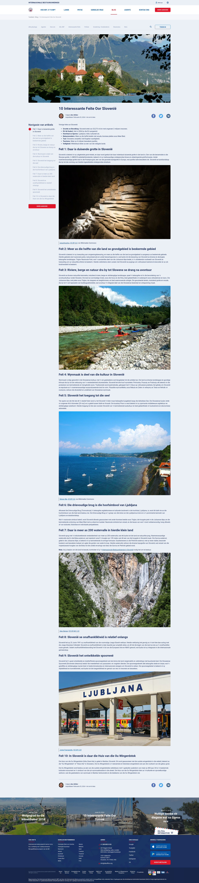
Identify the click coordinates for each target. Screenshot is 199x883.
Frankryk (81, 851)
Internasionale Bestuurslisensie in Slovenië (117, 550)
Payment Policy (91, 872)
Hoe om (52, 27)
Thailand (81, 854)
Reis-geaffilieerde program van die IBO (39, 849)
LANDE (66, 10)
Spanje (81, 844)
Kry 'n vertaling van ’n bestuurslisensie (39, 846)
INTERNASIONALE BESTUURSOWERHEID (44, 3)
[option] (33, 816)
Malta (59, 861)
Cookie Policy (84, 872)
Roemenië (60, 849)
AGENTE (127, 10)
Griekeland (61, 856)
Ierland (60, 851)
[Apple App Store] (160, 846)
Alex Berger (64, 631)
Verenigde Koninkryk (63, 846)
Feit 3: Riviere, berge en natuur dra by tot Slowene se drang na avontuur (44, 147)
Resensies (116, 27)
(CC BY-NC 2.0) (74, 631)
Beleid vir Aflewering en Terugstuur (121, 872)
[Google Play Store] (160, 854)
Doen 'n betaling (160, 862)
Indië (80, 858)
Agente (43, 27)
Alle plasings (33, 27)
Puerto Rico (61, 858)
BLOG (114, 10)
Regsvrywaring (33, 879)
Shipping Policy (132, 872)
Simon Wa (63, 499)
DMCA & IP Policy (99, 872)
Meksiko (81, 846)
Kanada (81, 856)
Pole (80, 861)
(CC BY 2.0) (77, 750)
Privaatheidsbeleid (141, 872)
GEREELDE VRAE (97, 10)
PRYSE (80, 10)
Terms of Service (66, 872)
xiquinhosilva (64, 243)
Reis (125, 27)
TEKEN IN (163, 27)
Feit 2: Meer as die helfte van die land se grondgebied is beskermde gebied (43, 138)
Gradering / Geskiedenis (101, 27)
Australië (60, 854)
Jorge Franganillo (66, 750)
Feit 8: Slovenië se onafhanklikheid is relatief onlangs (42, 182)
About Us (60, 872)
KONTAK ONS (144, 10)
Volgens (71, 115)
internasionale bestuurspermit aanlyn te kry (41, 844)
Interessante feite (74, 27)
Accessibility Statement (108, 872)
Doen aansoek (162, 10)
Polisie (86, 27)
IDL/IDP (61, 27)
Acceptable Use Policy (75, 872)
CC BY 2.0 (73, 243)
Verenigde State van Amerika (66, 844)
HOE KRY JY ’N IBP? (48, 10)
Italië (80, 849)
